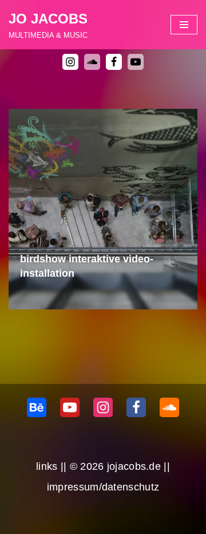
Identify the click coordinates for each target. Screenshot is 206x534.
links (47, 466)
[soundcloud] (92, 62)
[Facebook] (114, 62)
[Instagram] (70, 62)
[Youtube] (136, 62)
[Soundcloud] (169, 407)
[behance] (36, 407)
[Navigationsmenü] (184, 24)
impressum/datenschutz (103, 487)
